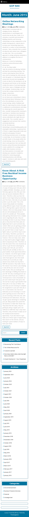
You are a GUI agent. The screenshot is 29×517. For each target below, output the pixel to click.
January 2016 (7, 475)
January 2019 (7, 433)
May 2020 (7, 407)
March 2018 (7, 456)
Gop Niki (14, 5)
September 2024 (8, 374)
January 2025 (7, 371)
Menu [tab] (4, 2)
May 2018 (7, 452)
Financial (6, 494)
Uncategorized (8, 497)
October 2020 (8, 397)
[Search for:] (10, 332)
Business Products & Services (12, 491)
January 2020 (7, 413)
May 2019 (7, 430)
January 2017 (7, 472)
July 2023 (6, 387)
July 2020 (6, 400)
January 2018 (7, 459)
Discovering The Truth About (12, 344)
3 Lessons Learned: (9, 351)
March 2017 (7, 465)
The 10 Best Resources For (11, 347)
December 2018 (8, 436)
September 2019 (8, 417)
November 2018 (8, 439)
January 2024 (7, 381)
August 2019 (7, 420)
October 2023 (8, 384)
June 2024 (7, 378)
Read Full (5, 164)
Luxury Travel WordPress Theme (13, 513)
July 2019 (6, 423)
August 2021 (7, 394)
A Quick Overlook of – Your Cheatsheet (15, 359)
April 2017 (7, 462)
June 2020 (7, 404)
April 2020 (7, 410)
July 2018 (6, 449)
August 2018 (7, 446)
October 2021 (8, 391)
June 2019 (7, 426)
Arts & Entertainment (10, 488)
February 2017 (8, 469)
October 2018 (8, 443)
